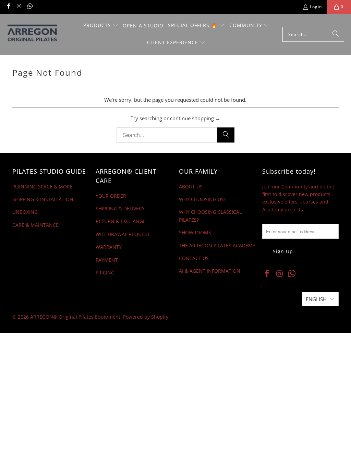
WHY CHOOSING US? (202, 199)
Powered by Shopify (145, 316)
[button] (100, 25)
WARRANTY (109, 247)
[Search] (335, 34)
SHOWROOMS (195, 232)
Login (316, 7)
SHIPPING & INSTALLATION (42, 199)
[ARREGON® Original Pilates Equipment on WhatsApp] (30, 7)
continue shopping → (195, 118)
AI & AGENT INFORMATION (209, 271)
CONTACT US (194, 258)
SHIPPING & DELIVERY (120, 208)
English (316, 299)
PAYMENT (107, 260)
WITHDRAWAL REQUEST (123, 234)
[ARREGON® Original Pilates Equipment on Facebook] (8, 7)
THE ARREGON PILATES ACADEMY (217, 245)
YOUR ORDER (111, 196)
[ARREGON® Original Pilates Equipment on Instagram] (19, 7)
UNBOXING (25, 212)
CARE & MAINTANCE (35, 225)
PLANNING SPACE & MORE (42, 186)
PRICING (105, 272)
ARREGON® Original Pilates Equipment (75, 316)
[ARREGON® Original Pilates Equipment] (38, 34)
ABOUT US (191, 186)
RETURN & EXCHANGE (121, 221)
